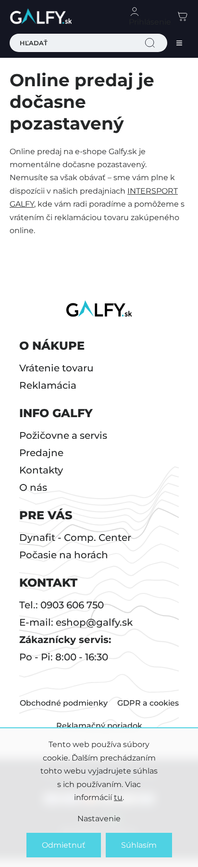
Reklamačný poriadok (99, 725)
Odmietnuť (64, 845)
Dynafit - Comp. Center (75, 537)
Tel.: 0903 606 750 (61, 605)
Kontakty (41, 470)
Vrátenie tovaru (56, 368)
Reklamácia (47, 385)
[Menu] (179, 43)
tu (118, 797)
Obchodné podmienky (64, 703)
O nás (33, 487)
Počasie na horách (63, 555)
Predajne (41, 453)
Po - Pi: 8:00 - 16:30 (63, 657)
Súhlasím (139, 845)
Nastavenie (99, 818)
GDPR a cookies (148, 703)
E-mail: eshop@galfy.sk (76, 622)
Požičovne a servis (63, 435)
